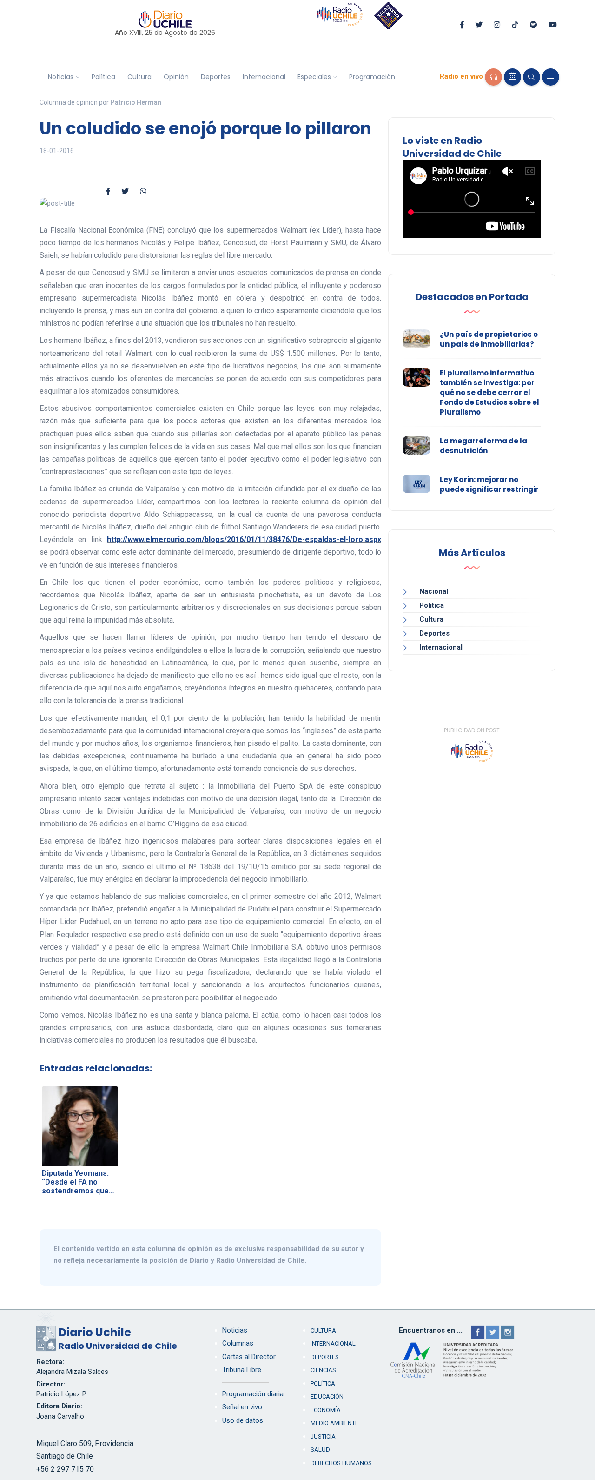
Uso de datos (242, 1420)
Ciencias (323, 1369)
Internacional (264, 76)
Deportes (216, 76)
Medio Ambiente (334, 1423)
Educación (327, 1396)
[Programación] (512, 77)
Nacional (433, 591)
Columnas (237, 1343)
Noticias (60, 76)
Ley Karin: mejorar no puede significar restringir (489, 484)
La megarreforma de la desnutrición (483, 445)
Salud (320, 1449)
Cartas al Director (249, 1357)
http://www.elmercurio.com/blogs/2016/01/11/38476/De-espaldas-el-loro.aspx (244, 539)
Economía (326, 1409)
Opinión (176, 76)
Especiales (314, 76)
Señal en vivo (242, 1407)
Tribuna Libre (241, 1370)
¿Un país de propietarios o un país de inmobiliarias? (489, 339)
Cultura (139, 76)
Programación (372, 76)
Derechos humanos (341, 1463)
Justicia (323, 1436)
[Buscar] (531, 77)
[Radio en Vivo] (493, 77)
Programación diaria (253, 1394)
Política (103, 76)
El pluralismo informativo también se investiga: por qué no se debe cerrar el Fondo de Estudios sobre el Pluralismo (489, 392)
